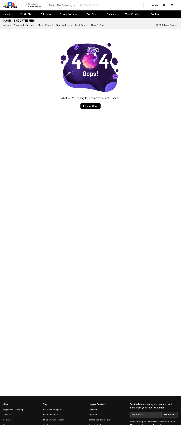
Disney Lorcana (68, 14)
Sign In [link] (154, 5)
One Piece (92, 14)
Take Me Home (90, 106)
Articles (7, 25)
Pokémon (45, 14)
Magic (8, 14)
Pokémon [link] (7, 420)
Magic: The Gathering (19, 20)
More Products (133, 14)
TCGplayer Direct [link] (50, 415)
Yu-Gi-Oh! (25, 14)
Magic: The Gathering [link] (13, 409)
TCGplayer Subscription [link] (53, 420)
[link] (10, 5)
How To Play (97, 25)
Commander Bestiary (24, 25)
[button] (140, 5)
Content (155, 14)
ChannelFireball (45, 25)
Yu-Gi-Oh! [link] (7, 415)
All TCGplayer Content (167, 25)
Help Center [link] (94, 415)
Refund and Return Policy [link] (100, 420)
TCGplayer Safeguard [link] (53, 409)
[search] (108, 5)
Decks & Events (64, 25)
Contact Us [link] (94, 409)
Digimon (111, 14)
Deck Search (81, 25)
